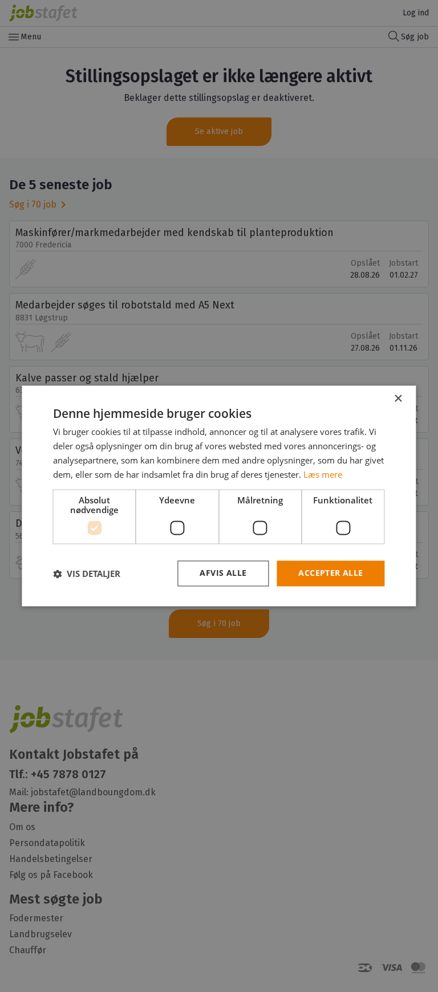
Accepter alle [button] (330, 573)
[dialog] (219, 495)
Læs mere (322, 474)
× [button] (398, 399)
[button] (86, 573)
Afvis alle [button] (223, 573)
